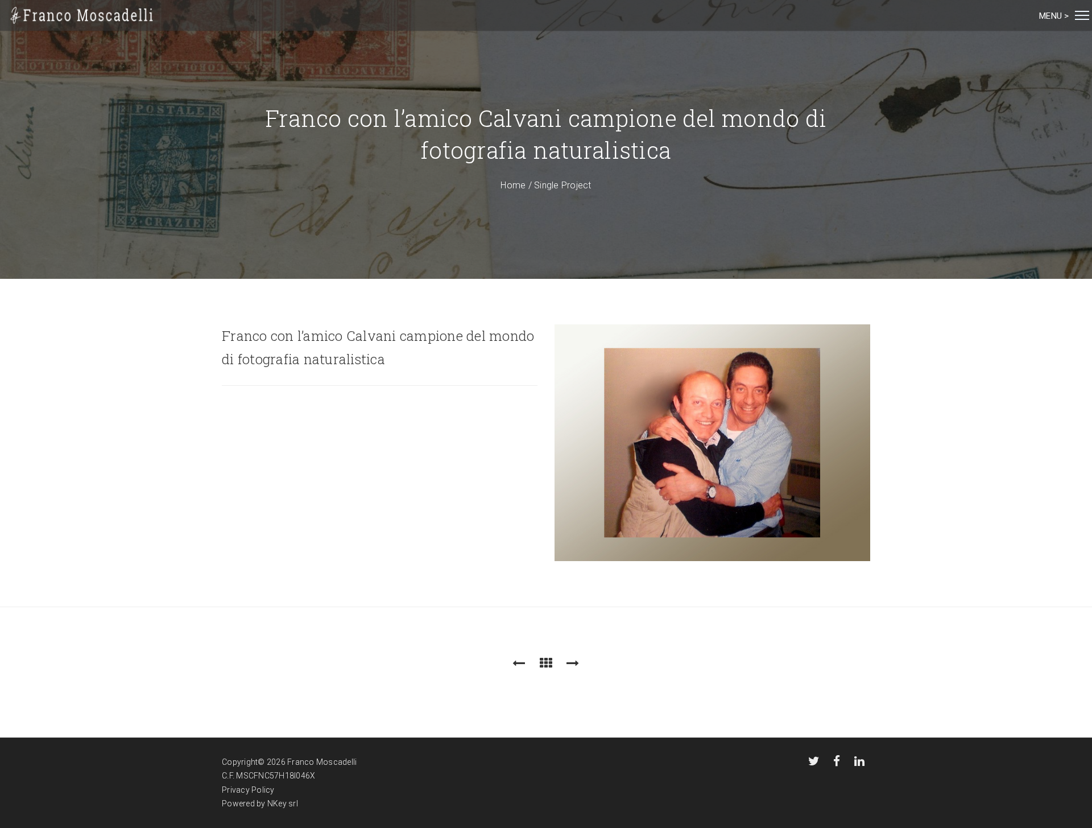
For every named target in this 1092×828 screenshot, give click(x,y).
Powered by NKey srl (260, 803)
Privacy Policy (248, 789)
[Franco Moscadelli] (82, 15)
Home (513, 185)
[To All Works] (546, 663)
